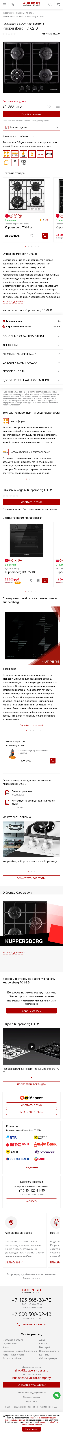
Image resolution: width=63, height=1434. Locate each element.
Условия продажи (31, 1397)
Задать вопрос (31, 1011)
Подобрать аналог (32, 114)
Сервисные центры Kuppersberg (20, 1351)
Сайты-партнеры (48, 1358)
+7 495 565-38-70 (31, 1300)
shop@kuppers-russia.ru (31, 1370)
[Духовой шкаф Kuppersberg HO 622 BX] (26, 540)
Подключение (10, 1343)
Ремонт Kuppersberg (13, 1354)
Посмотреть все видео (31, 1084)
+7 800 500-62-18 (31, 1314)
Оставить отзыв (31, 502)
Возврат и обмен (12, 1358)
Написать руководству (31, 1385)
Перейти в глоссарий (31, 725)
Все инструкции (18, 127)
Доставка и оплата (13, 1340)
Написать (31, 1201)
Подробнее (31, 1167)
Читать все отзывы (31, 1112)
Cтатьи (43, 1343)
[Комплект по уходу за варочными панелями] (12, 754)
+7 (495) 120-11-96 (32, 1190)
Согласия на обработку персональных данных (40, 1423)
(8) (46, 220)
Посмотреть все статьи (31, 878)
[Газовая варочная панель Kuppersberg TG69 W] (26, 195)
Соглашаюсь (31, 1429)
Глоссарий (44, 1347)
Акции (42, 1340)
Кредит (7, 1347)
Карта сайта (31, 1401)
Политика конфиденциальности (31, 1393)
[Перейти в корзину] (58, 4)
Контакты (44, 1354)
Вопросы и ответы (49, 1351)
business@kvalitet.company (31, 1378)
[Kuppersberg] (31, 4)
